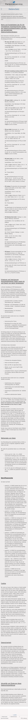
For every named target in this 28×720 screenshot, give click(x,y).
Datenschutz (13, 716)
